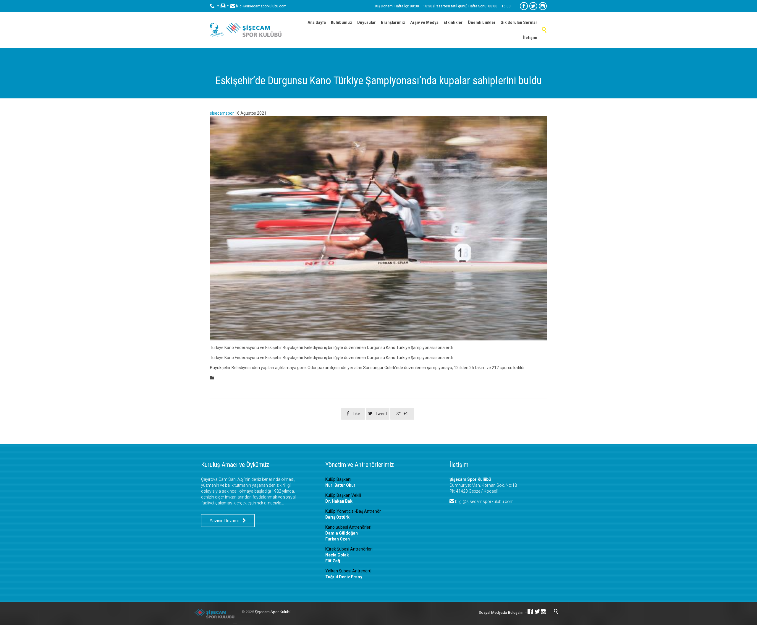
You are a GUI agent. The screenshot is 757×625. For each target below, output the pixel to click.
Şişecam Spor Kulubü (273, 612)
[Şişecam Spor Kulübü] (248, 30)
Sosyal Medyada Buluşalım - (503, 612)
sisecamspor (222, 113)
